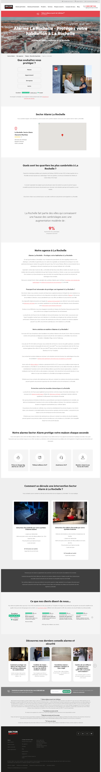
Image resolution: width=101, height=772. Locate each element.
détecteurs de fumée (29, 303)
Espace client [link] (79, 1)
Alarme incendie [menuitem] (10, 744)
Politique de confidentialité (78, 692)
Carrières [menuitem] (24, 746)
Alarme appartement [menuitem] (11, 749)
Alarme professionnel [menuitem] (33, 7)
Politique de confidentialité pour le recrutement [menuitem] (17, 768)
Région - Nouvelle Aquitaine (33, 56)
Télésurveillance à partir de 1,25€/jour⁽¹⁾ (53, 13)
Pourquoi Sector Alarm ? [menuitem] (27, 741)
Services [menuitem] (50, 7)
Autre (29, 86)
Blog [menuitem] (78, 7)
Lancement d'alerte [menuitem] (51, 765)
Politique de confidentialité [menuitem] (22, 765)
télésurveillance (34, 364)
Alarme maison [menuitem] (10, 742)
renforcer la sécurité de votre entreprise (51, 282)
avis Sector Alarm (42, 608)
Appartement (29, 75)
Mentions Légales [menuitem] (11, 765)
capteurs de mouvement (54, 301)
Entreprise (29, 81)
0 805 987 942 (40, 690)
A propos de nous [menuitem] (70, 7)
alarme (70, 295)
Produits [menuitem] (43, 7)
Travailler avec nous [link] (68, 1)
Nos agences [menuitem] (24, 744)
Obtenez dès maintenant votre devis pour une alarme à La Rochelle (54, 359)
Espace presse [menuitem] (25, 751)
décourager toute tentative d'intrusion (51, 305)
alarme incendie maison (37, 394)
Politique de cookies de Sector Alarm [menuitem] (37, 765)
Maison (29, 70)
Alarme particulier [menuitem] (20, 7)
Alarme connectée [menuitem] (11, 747)
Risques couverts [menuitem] (59, 7)
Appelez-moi (66, 691)
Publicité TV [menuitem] (24, 754)
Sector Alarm (11, 56)
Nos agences (20, 56)
